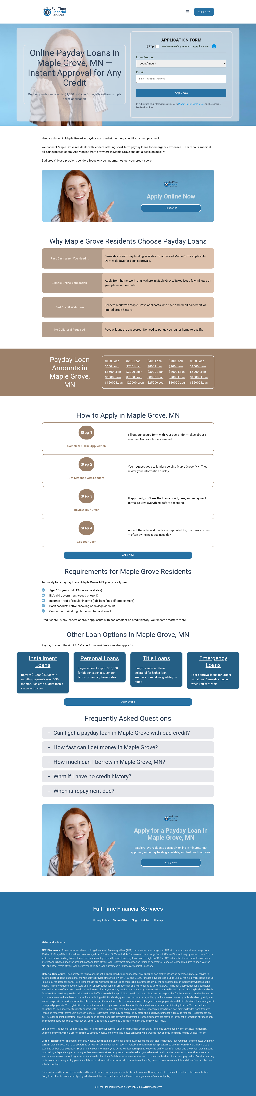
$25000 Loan (156, 382)
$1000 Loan (198, 366)
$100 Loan (112, 361)
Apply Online (128, 701)
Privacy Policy (184, 104)
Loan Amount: (145, 57)
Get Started (171, 208)
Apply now (181, 92)
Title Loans (156, 658)
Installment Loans (43, 661)
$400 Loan (176, 361)
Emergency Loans (213, 661)
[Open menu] (187, 12)
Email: (140, 72)
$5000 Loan (198, 371)
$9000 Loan (177, 377)
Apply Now (204, 11)
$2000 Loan (134, 371)
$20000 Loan (135, 382)
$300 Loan (155, 361)
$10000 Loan (199, 377)
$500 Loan (197, 361)
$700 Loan (133, 366)
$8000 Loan (155, 377)
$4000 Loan (177, 371)
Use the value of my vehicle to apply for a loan (185, 46)
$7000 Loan (134, 377)
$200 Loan (133, 361)
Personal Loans (99, 658)
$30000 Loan (177, 382)
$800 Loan (155, 366)
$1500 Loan (113, 371)
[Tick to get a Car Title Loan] (214, 46)
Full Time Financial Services (128, 909)
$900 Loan (176, 366)
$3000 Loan (155, 371)
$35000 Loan (199, 382)
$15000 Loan (114, 382)
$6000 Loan (113, 377)
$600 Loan (112, 366)
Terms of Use (198, 104)
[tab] (128, 733)
